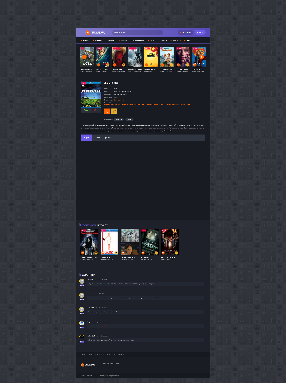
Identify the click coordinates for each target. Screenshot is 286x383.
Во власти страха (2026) (89, 69)
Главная (86, 40)
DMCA (97, 376)
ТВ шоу (114, 354)
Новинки (98, 40)
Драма (129, 120)
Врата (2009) (145, 257)
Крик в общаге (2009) (168, 257)
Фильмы (111, 40)
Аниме (151, 40)
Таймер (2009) (105, 257)
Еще (188, 40)
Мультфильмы (138, 40)
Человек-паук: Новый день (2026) (107, 69)
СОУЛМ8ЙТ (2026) (166, 69)
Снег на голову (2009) (128, 257)
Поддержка (104, 376)
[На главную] (95, 32)
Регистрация (186, 32)
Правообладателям (87, 376)
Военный (119, 120)
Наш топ (175, 40)
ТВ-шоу (164, 40)
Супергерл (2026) (181, 69)
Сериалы (123, 40)
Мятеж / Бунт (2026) (119, 69)
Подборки (121, 354)
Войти (201, 32)
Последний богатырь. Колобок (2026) (157, 69)
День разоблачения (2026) (201, 69)
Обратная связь (114, 376)
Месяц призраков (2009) (88, 257)
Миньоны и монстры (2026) (137, 69)
